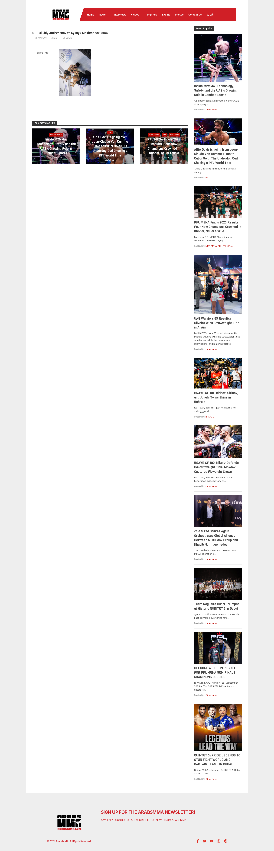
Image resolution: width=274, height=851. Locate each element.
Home (90, 14)
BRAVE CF (210, 416)
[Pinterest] (225, 841)
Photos (179, 14)
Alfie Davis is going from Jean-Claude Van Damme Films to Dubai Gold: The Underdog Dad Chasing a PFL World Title (110, 146)
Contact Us (195, 14)
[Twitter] (204, 841)
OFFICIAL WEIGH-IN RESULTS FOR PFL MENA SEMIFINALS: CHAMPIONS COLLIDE (215, 672)
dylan (54, 37)
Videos (135, 14)
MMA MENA (154, 134)
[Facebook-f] (197, 841)
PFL (110, 132)
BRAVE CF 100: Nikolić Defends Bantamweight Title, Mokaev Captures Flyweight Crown (216, 467)
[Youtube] (211, 841)
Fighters (152, 14)
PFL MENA (174, 134)
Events (166, 14)
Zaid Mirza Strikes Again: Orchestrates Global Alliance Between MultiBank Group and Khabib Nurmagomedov (216, 538)
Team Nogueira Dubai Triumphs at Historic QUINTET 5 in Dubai (216, 606)
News (102, 14)
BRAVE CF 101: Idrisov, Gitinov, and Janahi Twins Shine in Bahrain (216, 397)
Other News (56, 134)
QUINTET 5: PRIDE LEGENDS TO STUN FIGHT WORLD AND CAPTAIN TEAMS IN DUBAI (217, 759)
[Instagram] (218, 841)
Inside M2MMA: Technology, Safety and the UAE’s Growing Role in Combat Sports (56, 146)
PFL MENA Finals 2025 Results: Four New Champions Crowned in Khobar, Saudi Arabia (164, 146)
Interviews (120, 14)
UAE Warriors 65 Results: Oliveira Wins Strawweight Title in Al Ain (216, 323)
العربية (209, 14)
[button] (104, 14)
